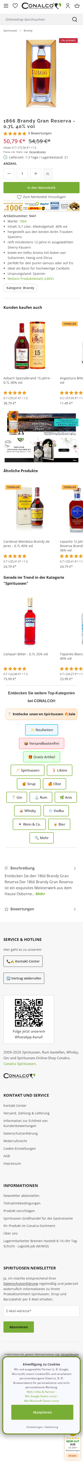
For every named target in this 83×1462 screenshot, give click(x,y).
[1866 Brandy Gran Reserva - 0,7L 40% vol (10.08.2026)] (41, 73)
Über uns (10, 1233)
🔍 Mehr (42, 837)
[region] (41, 73)
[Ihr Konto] (67, 6)
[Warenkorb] (77, 6)
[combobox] (33, 19)
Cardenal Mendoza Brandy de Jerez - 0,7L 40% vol (26, 543)
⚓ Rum (41, 797)
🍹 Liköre (59, 770)
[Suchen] (74, 19)
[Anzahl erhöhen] (35, 173)
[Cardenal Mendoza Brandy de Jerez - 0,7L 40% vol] (29, 508)
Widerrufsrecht (15, 1141)
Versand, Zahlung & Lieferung (26, 1113)
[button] (72, 1438)
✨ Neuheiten (41, 729)
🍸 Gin (16, 797)
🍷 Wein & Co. (29, 824)
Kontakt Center (15, 1105)
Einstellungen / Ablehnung (42, 1427)
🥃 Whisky (27, 810)
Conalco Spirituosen (19, 1063)
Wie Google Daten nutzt (41, 1396)
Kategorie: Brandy (20, 288)
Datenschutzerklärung (20, 1133)
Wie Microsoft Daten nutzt (41, 1401)
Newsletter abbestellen (21, 1195)
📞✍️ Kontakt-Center (23, 961)
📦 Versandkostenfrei (41, 743)
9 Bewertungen (40, 133)
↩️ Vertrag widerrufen (23, 978)
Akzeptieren (42, 1412)
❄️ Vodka (56, 810)
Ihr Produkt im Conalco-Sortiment (29, 1226)
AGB (6, 1156)
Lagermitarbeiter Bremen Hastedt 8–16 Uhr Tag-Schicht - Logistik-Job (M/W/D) (40, 1243)
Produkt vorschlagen (19, 1211)
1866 (23, 221)
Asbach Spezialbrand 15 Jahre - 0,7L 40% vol (27, 380)
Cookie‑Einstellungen (19, 1148)
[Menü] (6, 6)
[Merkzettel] (15, 6)
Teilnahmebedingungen (22, 1203)
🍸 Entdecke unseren (41, 714)
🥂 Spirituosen (27, 770)
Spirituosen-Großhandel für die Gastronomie (38, 1218)
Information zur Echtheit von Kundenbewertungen (25, 1123)
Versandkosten (37, 151)
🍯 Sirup (29, 783)
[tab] (40, 880)
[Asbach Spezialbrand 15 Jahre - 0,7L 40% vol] (29, 345)
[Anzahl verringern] (9, 173)
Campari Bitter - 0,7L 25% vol (25, 654)
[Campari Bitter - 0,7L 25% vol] (29, 621)
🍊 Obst (54, 783)
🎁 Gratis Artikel (41, 757)
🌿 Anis (66, 797)
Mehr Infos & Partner (41, 1392)
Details (73, 1455)
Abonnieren (18, 1327)
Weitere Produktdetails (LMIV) (31, 278)
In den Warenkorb (41, 187)
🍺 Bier (59, 824)
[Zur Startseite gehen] (41, 6)
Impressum (12, 1163)
